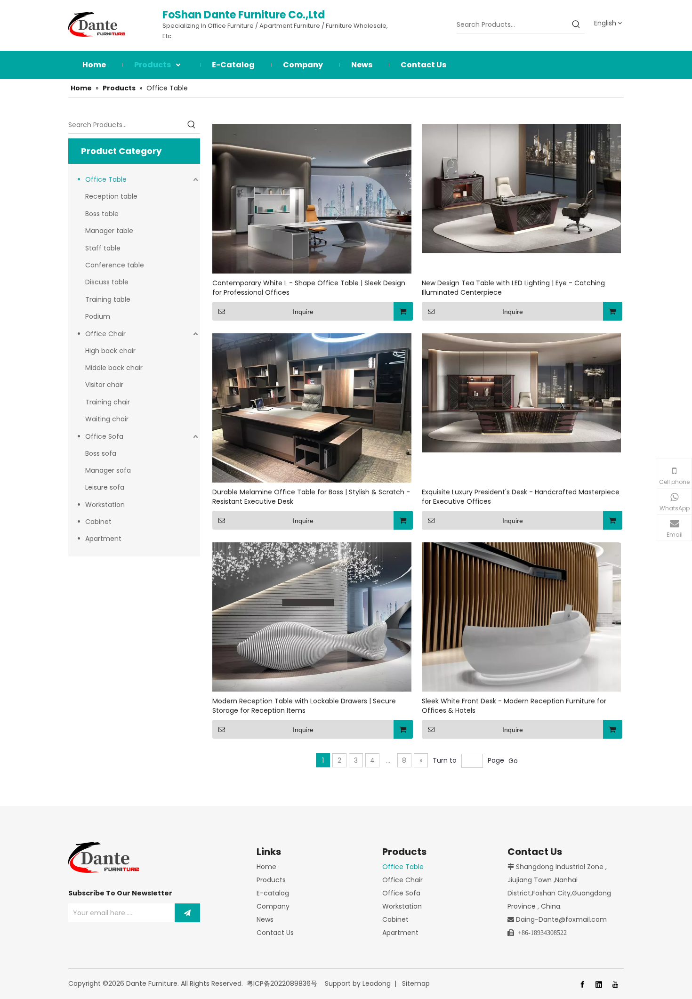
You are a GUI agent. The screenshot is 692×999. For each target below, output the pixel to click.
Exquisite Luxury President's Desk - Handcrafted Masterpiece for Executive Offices (521, 496)
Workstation (105, 504)
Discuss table (107, 282)
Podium (97, 316)
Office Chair (105, 333)
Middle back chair (114, 367)
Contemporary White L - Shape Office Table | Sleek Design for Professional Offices (308, 287)
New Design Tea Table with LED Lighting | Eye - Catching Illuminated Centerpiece (513, 287)
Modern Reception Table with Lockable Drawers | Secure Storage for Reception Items (304, 705)
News (265, 919)
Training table (107, 299)
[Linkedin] (599, 984)
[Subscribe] (187, 912)
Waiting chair (107, 419)
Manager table (109, 230)
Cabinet (98, 521)
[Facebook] (582, 984)
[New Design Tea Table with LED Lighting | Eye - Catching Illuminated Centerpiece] (521, 188)
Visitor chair (104, 384)
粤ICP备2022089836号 (282, 983)
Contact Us (275, 932)
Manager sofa (108, 470)
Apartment (103, 538)
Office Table (106, 179)
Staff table (103, 248)
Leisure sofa (104, 487)
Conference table (114, 265)
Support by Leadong (358, 983)
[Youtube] (615, 984)
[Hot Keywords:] (576, 24)
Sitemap (416, 983)
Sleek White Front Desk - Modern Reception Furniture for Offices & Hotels (514, 705)
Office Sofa (104, 436)
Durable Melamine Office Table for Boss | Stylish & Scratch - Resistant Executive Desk (311, 496)
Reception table (111, 196)
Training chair (107, 402)
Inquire (303, 311)
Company (273, 906)
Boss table (102, 213)
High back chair (110, 350)
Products (271, 880)
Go (513, 760)
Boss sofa (100, 453)
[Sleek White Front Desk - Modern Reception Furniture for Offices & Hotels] (521, 616)
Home (266, 866)
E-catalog (273, 893)
